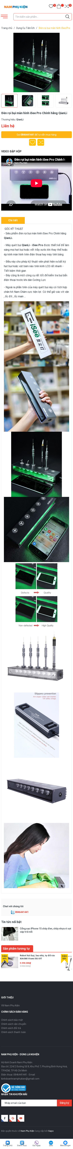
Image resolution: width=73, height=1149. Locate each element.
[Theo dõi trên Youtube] (20, 1118)
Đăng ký (64, 1103)
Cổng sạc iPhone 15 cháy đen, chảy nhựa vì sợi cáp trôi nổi (45, 930)
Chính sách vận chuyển (13, 1024)
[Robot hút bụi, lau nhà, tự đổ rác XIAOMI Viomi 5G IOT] (9, 962)
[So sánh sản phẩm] (67, 7)
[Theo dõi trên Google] (12, 1118)
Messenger (65, 1145)
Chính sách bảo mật (12, 1020)
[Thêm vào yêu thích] (32, 142)
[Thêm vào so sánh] (40, 142)
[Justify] (67, 16)
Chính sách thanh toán (13, 1032)
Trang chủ (7, 1145)
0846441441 (27, 134)
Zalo (51, 1145)
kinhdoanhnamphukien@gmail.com (20, 1078)
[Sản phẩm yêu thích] (51, 7)
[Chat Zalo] (12, 912)
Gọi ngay (36, 1145)
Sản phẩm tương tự (16, 948)
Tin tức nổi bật (11, 922)
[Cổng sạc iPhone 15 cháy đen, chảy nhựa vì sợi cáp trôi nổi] (9, 933)
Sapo (51, 1131)
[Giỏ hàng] (59, 7)
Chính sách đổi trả (11, 1028)
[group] (36, 62)
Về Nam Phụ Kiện (10, 1005)
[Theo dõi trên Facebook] (4, 1118)
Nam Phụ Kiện (27, 1131)
